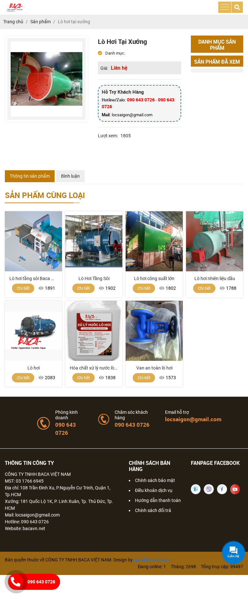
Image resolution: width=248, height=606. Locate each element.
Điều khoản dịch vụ (153, 490)
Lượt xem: (108, 135)
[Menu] (224, 7)
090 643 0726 (141, 100)
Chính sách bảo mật (155, 480)
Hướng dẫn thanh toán (158, 500)
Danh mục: (114, 53)
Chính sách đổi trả (153, 510)
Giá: (104, 68)
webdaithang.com (152, 559)
